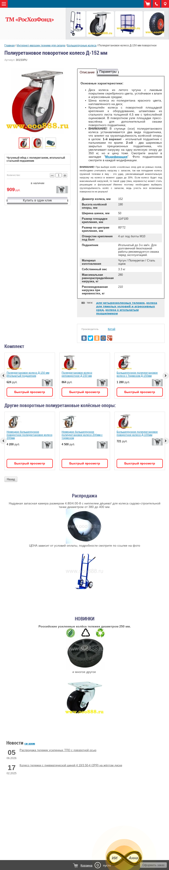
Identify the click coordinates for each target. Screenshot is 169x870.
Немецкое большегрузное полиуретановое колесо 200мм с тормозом (82, 435)
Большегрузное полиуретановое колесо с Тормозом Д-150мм (137, 374)
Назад (11, 479)
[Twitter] (90, 338)
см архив (29, 743)
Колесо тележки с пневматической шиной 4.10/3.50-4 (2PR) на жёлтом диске (71, 765)
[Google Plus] (109, 338)
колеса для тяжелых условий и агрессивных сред (126, 306)
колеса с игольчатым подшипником (117, 311)
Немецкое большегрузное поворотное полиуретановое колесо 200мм (29, 435)
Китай (111, 329)
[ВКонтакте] (84, 338)
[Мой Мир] (103, 338)
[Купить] (62, 189)
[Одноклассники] (96, 338)
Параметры (108, 71)
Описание (87, 72)
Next (165, 441)
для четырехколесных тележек (120, 302)
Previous (3, 441)
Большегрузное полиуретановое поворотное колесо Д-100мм (137, 433)
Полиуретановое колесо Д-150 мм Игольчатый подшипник (28, 374)
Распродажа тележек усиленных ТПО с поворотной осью (58, 750)
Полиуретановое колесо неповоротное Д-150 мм (77, 374)
